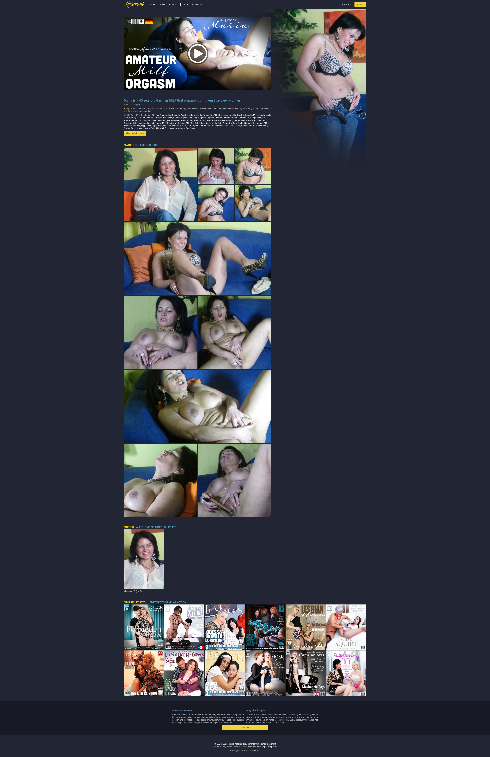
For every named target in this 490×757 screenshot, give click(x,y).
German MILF (245, 118)
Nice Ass (128, 125)
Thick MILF (161, 128)
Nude (165, 125)
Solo (153, 128)
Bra (242, 115)
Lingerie (166, 120)
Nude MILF (186, 125)
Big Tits (236, 115)
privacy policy (270, 746)
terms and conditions (250, 746)
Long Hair (175, 120)
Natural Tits (249, 123)
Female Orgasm (180, 118)
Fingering (192, 118)
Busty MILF (136, 118)
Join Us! (360, 4)
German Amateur (230, 118)
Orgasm (195, 125)
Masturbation (200, 120)
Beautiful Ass (178, 115)
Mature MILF (239, 120)
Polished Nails (217, 125)
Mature (210, 120)
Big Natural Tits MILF (208, 115)
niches (162, 4)
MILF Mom (156, 123)
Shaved (237, 125)
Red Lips (229, 125)
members (346, 4)
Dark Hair (150, 118)
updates (151, 4)
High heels (256, 118)
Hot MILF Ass (150, 120)
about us (173, 4)
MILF (260, 120)
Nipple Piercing (148, 125)
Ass (169, 115)
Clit (143, 118)
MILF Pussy (180, 123)
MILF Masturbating (142, 123)
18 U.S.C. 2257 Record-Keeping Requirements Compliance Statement (245, 744)
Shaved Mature (248, 125)
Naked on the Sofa (213, 123)
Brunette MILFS (252, 115)
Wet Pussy (190, 128)
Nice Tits (136, 125)
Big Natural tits (192, 115)
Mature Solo (251, 120)
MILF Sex (190, 123)
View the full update (135, 133)
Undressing (172, 128)
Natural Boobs (237, 123)
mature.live (196, 4)
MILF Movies (168, 123)
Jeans (159, 120)
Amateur (163, 115)
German (218, 118)
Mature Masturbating (223, 120)
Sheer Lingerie (143, 128)
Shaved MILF (261, 125)
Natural (226, 123)
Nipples (159, 125)
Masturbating (187, 120)
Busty (262, 115)
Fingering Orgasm (206, 118)
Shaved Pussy (130, 128)
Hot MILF (139, 120)
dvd (186, 4)
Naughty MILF (262, 123)
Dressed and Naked (163, 118)
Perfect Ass (205, 125)
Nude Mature (175, 125)
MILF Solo (200, 123)
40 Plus (155, 115)
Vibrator (181, 128)
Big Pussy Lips (225, 115)
